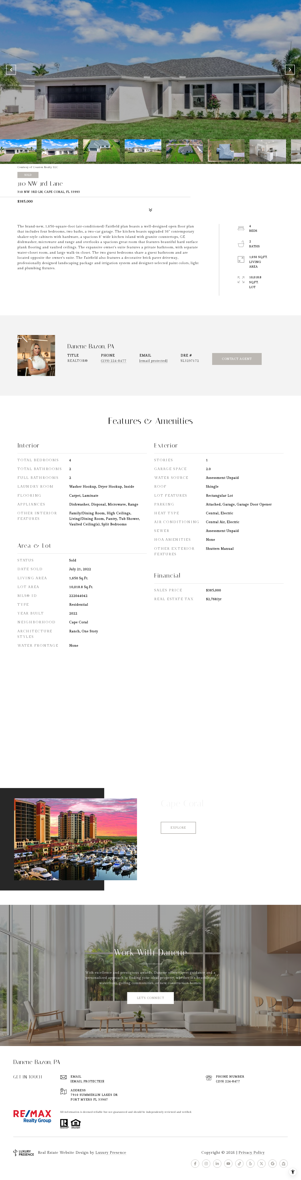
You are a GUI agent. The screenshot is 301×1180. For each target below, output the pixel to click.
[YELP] (250, 1164)
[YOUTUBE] (228, 1164)
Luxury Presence (110, 1152)
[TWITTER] (261, 1164)
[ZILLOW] (284, 1164)
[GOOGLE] (272, 1164)
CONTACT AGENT (237, 359)
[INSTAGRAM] (206, 1164)
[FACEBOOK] (195, 1164)
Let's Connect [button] (150, 998)
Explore (178, 827)
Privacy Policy (252, 1152)
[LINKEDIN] (217, 1164)
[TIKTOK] (239, 1164)
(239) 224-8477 (113, 361)
